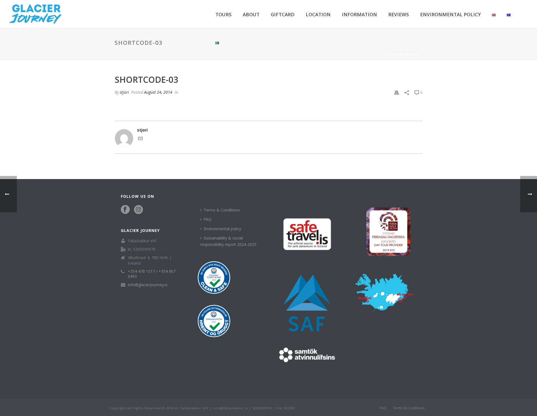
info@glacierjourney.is (148, 284)
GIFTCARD (283, 14)
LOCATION (318, 14)
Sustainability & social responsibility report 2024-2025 (228, 241)
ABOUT (251, 14)
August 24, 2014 (158, 92)
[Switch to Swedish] (217, 42)
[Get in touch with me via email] (140, 139)
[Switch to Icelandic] (508, 14)
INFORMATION (359, 14)
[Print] (396, 92)
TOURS (223, 14)
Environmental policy (222, 228)
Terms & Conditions (222, 210)
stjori (124, 92)
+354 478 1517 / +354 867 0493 (152, 274)
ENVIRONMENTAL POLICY (450, 14)
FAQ (207, 219)
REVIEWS (398, 14)
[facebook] (125, 210)
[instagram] (138, 210)
